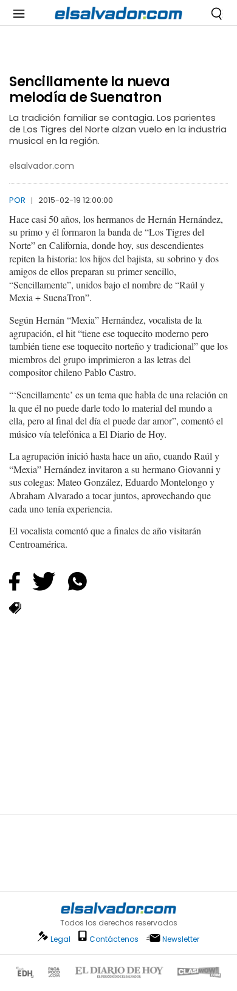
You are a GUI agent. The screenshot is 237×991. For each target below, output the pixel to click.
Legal (60, 939)
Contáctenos (114, 939)
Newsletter (180, 939)
